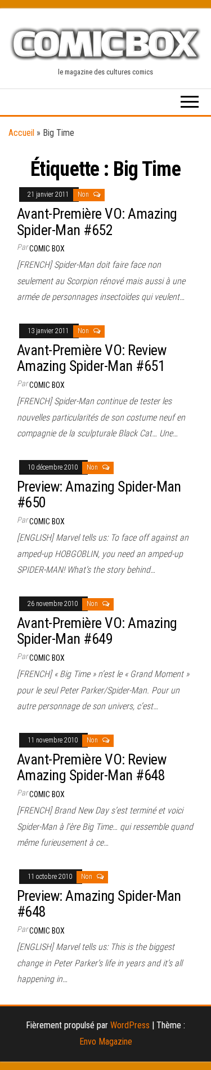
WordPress (130, 1025)
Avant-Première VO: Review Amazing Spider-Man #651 (91, 358)
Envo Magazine (105, 1041)
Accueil (21, 132)
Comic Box (47, 248)
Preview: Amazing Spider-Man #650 (99, 494)
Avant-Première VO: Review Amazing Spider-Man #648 (91, 767)
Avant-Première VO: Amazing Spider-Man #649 (97, 631)
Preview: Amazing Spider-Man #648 (99, 904)
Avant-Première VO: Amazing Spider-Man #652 (97, 221)
